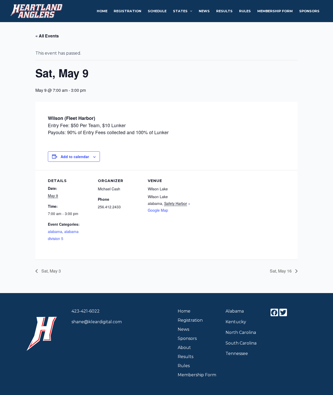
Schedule (157, 11)
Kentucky (236, 321)
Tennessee (237, 353)
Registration (127, 11)
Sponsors (309, 11)
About (184, 347)
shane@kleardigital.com (97, 321)
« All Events (47, 36)
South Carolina (241, 343)
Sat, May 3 (50, 271)
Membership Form (275, 11)
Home (102, 11)
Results (224, 11)
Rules (245, 11)
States (180, 11)
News (204, 11)
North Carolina (241, 332)
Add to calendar (75, 156)
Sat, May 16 (281, 271)
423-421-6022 (86, 311)
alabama (55, 231)
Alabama (235, 311)
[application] (190, 11)
